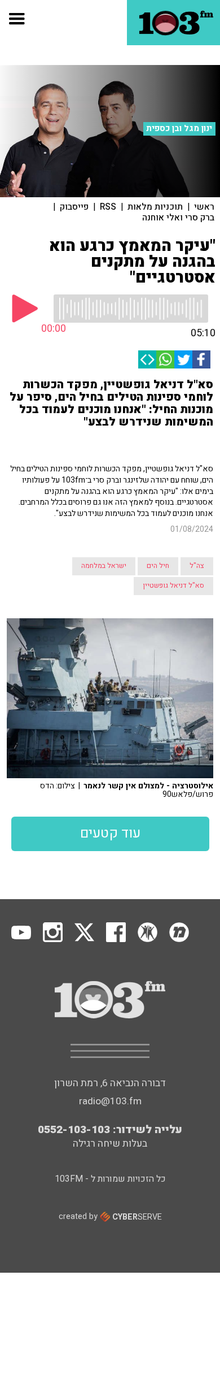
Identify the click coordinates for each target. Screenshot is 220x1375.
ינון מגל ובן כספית (179, 128)
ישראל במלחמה (103, 566)
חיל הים (158, 566)
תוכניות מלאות (155, 207)
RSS (108, 207)
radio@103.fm (110, 1101)
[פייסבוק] (201, 359)
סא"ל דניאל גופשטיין (173, 585)
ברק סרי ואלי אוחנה (178, 218)
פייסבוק (74, 207)
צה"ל (197, 566)
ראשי (204, 207)
